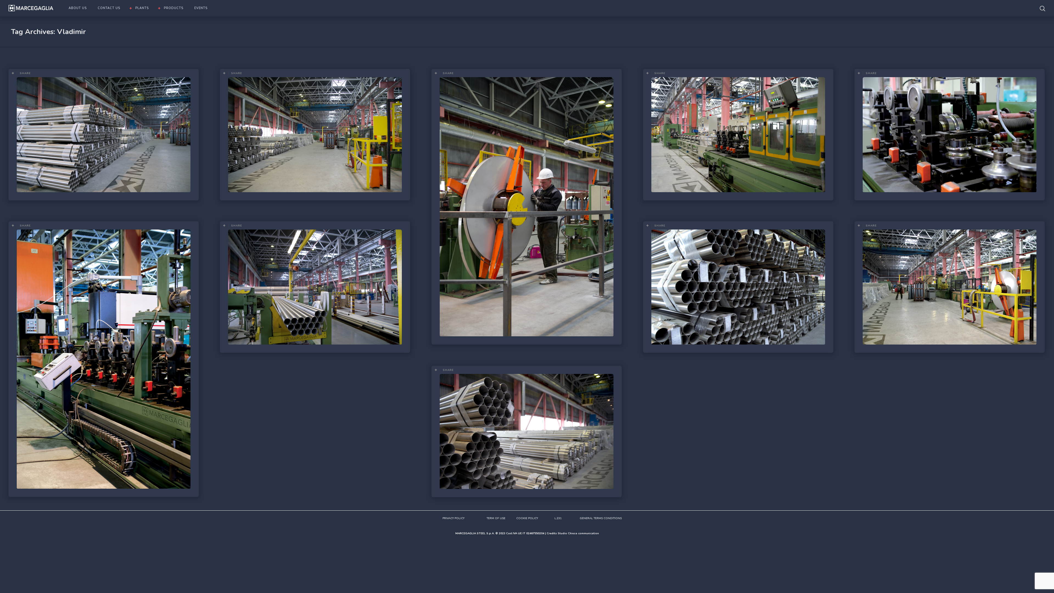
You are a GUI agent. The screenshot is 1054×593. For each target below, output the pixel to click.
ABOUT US (78, 8)
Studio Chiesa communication (578, 533)
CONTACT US (109, 8)
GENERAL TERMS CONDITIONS (601, 518)
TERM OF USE (496, 518)
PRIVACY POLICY (453, 518)
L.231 (558, 518)
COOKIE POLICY (527, 518)
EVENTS (201, 8)
